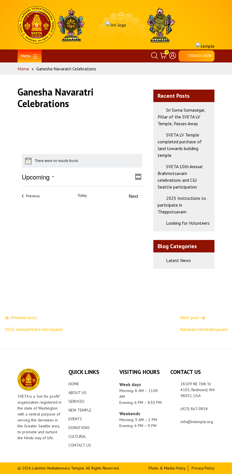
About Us (77, 392)
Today (82, 195)
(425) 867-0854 (194, 408)
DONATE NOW (200, 55)
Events (75, 418)
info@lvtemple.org (197, 421)
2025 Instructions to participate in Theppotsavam (182, 205)
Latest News (178, 260)
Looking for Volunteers (188, 223)
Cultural (77, 436)
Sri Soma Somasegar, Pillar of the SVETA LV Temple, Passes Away (181, 116)
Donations (79, 427)
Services (76, 401)
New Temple (79, 410)
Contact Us (79, 445)
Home (73, 383)
